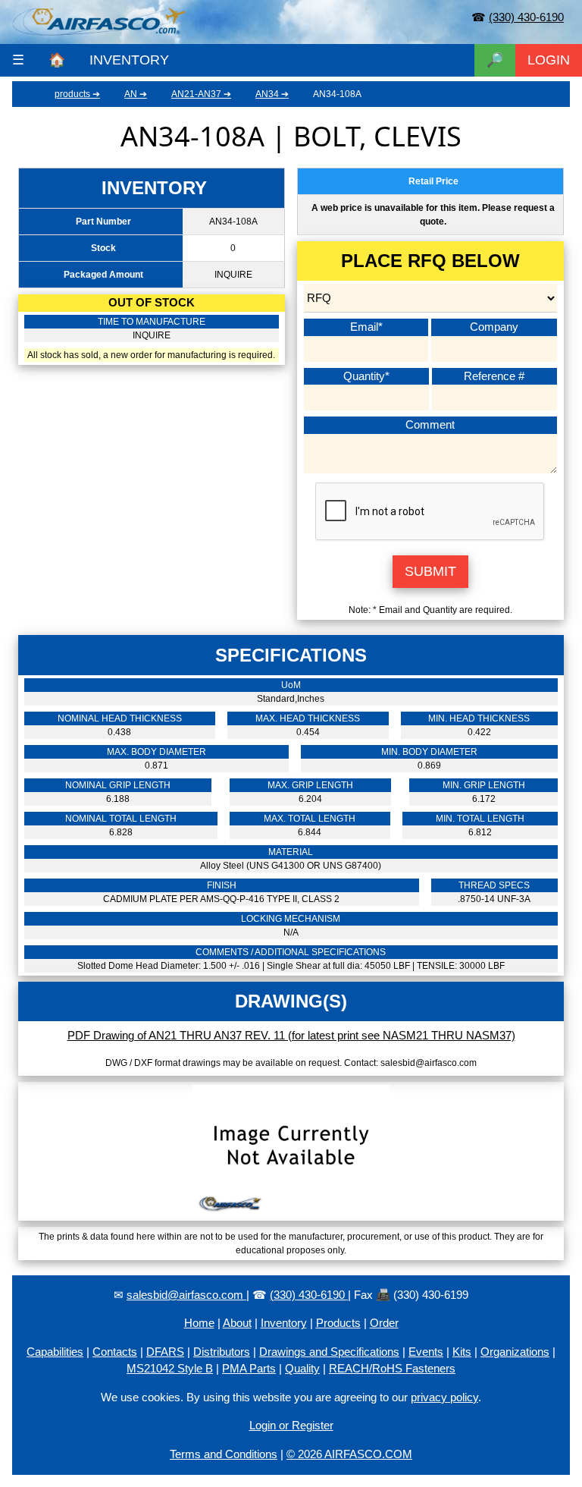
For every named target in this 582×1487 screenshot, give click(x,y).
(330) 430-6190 (526, 17)
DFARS (165, 1351)
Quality (302, 1368)
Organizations (514, 1351)
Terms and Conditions (223, 1454)
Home (199, 1322)
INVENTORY (129, 60)
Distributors (221, 1351)
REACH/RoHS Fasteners (392, 1368)
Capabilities (55, 1351)
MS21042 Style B (170, 1368)
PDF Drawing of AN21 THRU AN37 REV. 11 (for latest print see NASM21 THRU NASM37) (291, 1035)
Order (384, 1322)
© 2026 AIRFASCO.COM (349, 1454)
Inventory (284, 1322)
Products (338, 1322)
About (237, 1322)
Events (425, 1351)
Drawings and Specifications (329, 1351)
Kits (461, 1351)
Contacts (114, 1351)
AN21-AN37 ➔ (201, 94)
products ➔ (77, 94)
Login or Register (291, 1425)
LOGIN (548, 60)
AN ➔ (135, 94)
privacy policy (444, 1397)
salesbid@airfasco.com (186, 1294)
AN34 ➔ (272, 94)
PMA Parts (249, 1368)
